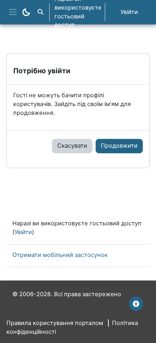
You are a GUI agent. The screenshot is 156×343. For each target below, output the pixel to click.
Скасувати (72, 145)
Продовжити (119, 145)
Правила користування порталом (54, 323)
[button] (40, 12)
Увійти (129, 12)
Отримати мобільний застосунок (60, 255)
